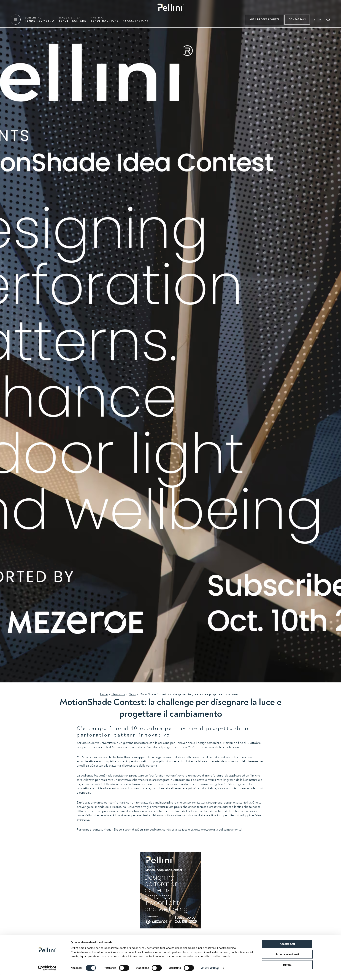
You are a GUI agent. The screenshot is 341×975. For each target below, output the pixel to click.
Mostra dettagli (210, 967)
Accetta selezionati (287, 954)
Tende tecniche (72, 19)
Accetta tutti (287, 943)
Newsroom (118, 694)
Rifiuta (287, 964)
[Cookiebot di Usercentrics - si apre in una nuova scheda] (47, 968)
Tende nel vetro (39, 19)
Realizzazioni (135, 20)
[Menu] (16, 20)
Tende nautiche (105, 19)
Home (104, 694)
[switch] (124, 968)
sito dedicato (152, 830)
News (132, 694)
